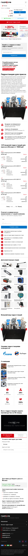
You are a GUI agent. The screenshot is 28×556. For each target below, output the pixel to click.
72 (16, 206)
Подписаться (14, 55)
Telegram (21, 18)
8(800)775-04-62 (7, 533)
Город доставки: (6, 441)
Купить (25, 154)
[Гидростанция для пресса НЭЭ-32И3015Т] (14, 169)
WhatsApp (8, 18)
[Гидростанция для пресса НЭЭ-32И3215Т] (14, 196)
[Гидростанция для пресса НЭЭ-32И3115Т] (14, 183)
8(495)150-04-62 (6, 535)
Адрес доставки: (6, 447)
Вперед (20, 206)
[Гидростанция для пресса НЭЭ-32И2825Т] (14, 156)
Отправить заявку (14, 227)
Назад (8, 206)
